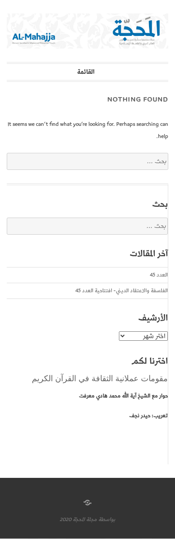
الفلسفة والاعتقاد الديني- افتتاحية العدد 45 (121, 291)
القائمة (86, 72)
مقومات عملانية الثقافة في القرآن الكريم (100, 378)
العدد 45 (159, 275)
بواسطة (106, 519)
